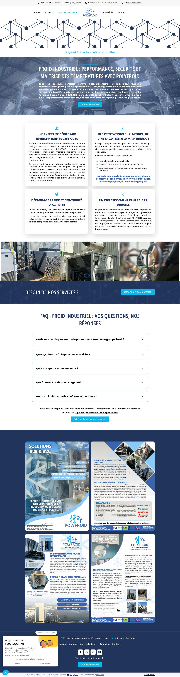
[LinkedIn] (93, 652)
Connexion (149, 674)
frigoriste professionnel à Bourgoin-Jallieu (96, 412)
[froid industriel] (30, 261)
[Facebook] (80, 652)
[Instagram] (99, 652)
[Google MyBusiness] (86, 652)
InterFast (100, 674)
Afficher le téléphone (133, 3)
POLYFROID (34, 216)
